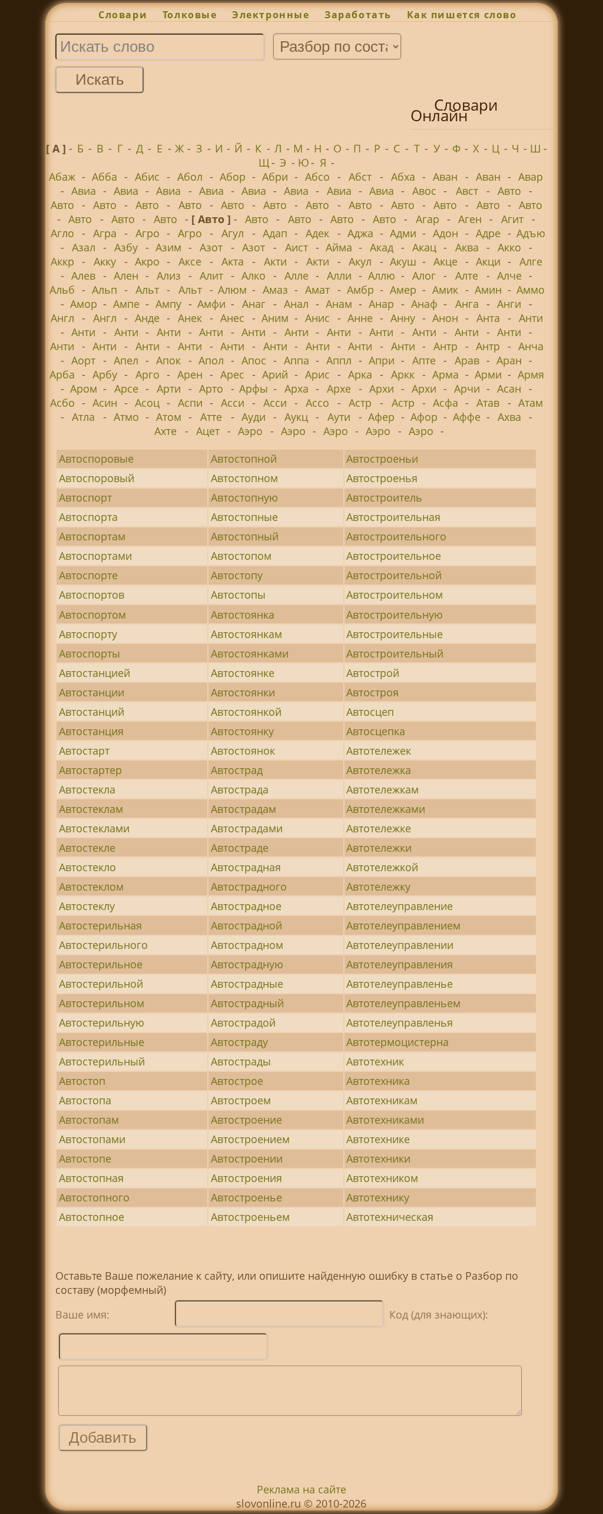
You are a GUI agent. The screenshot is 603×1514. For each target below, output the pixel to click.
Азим (168, 247)
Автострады (241, 1061)
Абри (275, 177)
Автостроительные (394, 634)
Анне (360, 318)
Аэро (250, 431)
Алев (83, 275)
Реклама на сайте (301, 1489)
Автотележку (378, 886)
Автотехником (382, 1178)
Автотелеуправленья (399, 1022)
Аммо (530, 290)
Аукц (296, 417)
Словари (122, 14)
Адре (488, 233)
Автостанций (91, 712)
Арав (467, 360)
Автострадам (243, 809)
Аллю (381, 275)
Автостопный (245, 536)
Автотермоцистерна (397, 1042)
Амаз (275, 290)
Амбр (360, 290)
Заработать (358, 14)
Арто (211, 388)
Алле (296, 275)
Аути (338, 417)
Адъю (530, 233)
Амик (445, 290)
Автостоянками (250, 653)
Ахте (165, 431)
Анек (190, 318)
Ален (126, 275)
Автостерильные (101, 1042)
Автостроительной (394, 575)
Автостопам (89, 1120)
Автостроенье (246, 1197)
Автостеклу (87, 906)
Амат (317, 290)
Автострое (237, 1081)
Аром (83, 388)
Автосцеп (370, 712)
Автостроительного (396, 536)
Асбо (62, 403)
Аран (509, 360)
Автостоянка (242, 614)
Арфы (253, 388)
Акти (275, 261)
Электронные (270, 14)
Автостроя (372, 692)
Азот (211, 247)
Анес (232, 318)
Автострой (372, 673)
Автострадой (243, 1022)
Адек (317, 233)
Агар (427, 219)
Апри (382, 360)
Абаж (62, 177)
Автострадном (247, 945)
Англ (62, 318)
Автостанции (91, 692)
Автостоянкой (246, 712)
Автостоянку (242, 731)
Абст (360, 177)
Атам (530, 403)
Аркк (403, 374)
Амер (403, 290)
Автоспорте (88, 575)
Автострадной (246, 925)
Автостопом (241, 556)
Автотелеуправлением (403, 925)
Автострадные (247, 984)
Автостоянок (243, 750)
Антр (445, 346)
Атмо (126, 417)
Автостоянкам (246, 634)
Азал (83, 247)
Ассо (317, 403)
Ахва (509, 417)
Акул (360, 261)
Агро (147, 233)
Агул (232, 233)
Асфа (445, 403)
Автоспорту (88, 634)
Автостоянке (242, 673)
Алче (509, 275)
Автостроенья (382, 478)
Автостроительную (394, 614)
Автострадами (247, 828)
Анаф (424, 304)
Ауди (253, 417)
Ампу (168, 304)
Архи (381, 388)
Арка (360, 374)
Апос (253, 360)
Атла (83, 417)
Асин (104, 403)
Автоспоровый (96, 478)
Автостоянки (243, 692)
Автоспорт (85, 497)
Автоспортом (92, 614)
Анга (467, 304)
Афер (381, 417)
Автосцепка (375, 731)
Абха (403, 177)
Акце (445, 261)
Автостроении (247, 1158)
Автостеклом (91, 886)
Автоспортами (95, 556)
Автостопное (91, 1217)
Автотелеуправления (399, 964)
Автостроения (246, 1178)
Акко (509, 247)
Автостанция (91, 731)
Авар (530, 177)
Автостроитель (384, 497)
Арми (488, 374)
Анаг (254, 304)
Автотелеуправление (399, 906)
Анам (339, 304)
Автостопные (244, 517)
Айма (339, 247)
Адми (403, 233)
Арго (147, 374)
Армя (531, 374)
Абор (233, 177)
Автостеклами (94, 828)
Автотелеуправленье (399, 984)
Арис (317, 374)
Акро (147, 261)
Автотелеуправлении (399, 945)
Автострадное (246, 906)
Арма (445, 374)
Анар (381, 304)
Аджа (360, 233)
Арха (296, 388)
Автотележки (379, 848)
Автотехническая (389, 1217)
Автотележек (378, 750)
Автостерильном (101, 1003)
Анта (488, 318)
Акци (488, 261)
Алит (211, 275)
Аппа (296, 360)
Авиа (83, 191)
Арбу (104, 374)
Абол (190, 177)
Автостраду (239, 1042)
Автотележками (385, 809)
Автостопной (244, 458)
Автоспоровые (96, 458)
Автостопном (244, 478)
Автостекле (87, 848)
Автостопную (244, 497)
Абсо (317, 177)
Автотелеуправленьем (403, 1003)
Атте (211, 417)
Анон (445, 318)
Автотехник (375, 1061)
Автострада (240, 789)
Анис (317, 318)
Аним (275, 318)
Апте (424, 360)
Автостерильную (101, 1022)
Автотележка (378, 770)
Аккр (62, 261)
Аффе (467, 417)
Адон (445, 233)
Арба (62, 374)
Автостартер (90, 770)
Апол (211, 360)
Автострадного (249, 886)
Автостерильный (102, 1061)
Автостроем (241, 1100)
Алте (466, 275)
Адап (275, 233)
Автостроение (246, 1120)
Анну (402, 318)
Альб (62, 290)
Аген (470, 219)
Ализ (169, 275)
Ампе (126, 304)
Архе (339, 388)
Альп (104, 290)
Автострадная (246, 867)
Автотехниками (385, 1120)
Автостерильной (101, 984)
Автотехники (378, 1158)
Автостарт (84, 750)
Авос (424, 191)
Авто (509, 191)
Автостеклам (91, 809)
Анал (296, 304)
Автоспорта (88, 517)
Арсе (126, 388)
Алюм (232, 290)
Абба (104, 177)
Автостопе (85, 1158)
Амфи (211, 304)
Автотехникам (382, 1100)
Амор (83, 304)
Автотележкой (382, 867)
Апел (126, 360)
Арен (190, 374)
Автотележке (378, 828)
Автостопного (94, 1197)
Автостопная (91, 1178)
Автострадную (247, 964)
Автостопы (238, 594)
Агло (62, 233)
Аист (296, 247)
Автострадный (247, 1003)
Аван (445, 177)
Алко (253, 275)
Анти (531, 318)
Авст (467, 191)
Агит (512, 219)
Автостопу (237, 575)
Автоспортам (92, 536)
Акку (105, 261)
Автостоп (82, 1081)
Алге (530, 261)
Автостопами (92, 1139)
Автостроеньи (382, 458)
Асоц (147, 403)
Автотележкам (382, 789)
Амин (488, 290)
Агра (105, 233)
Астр (360, 403)
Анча (531, 346)
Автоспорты (89, 653)
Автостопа (85, 1100)
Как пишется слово (462, 14)
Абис (147, 177)
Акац (424, 247)
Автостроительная (393, 517)
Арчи (467, 388)
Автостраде (240, 848)
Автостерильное (101, 964)
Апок (168, 360)
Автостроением (250, 1139)
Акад (381, 247)
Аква (467, 247)
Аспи (190, 403)
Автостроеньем (250, 1217)
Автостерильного (103, 945)
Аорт (83, 360)
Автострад (237, 770)
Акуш (403, 261)
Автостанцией (94, 673)
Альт (147, 290)
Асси (232, 403)
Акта (232, 261)
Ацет (208, 431)
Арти (169, 388)
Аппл (339, 360)
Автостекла (87, 789)
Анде (147, 318)
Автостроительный (394, 653)
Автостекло (87, 867)
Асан (509, 388)
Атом (168, 417)
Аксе (189, 261)
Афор (424, 417)
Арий (275, 374)
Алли (339, 275)
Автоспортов (91, 594)
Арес (232, 374)
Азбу (126, 247)
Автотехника (378, 1081)
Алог (424, 275)
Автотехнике (378, 1139)
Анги (509, 304)
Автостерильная (100, 925)
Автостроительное (393, 556)
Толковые (190, 14)
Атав (487, 403)
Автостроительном (394, 594)
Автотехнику (377, 1197)
